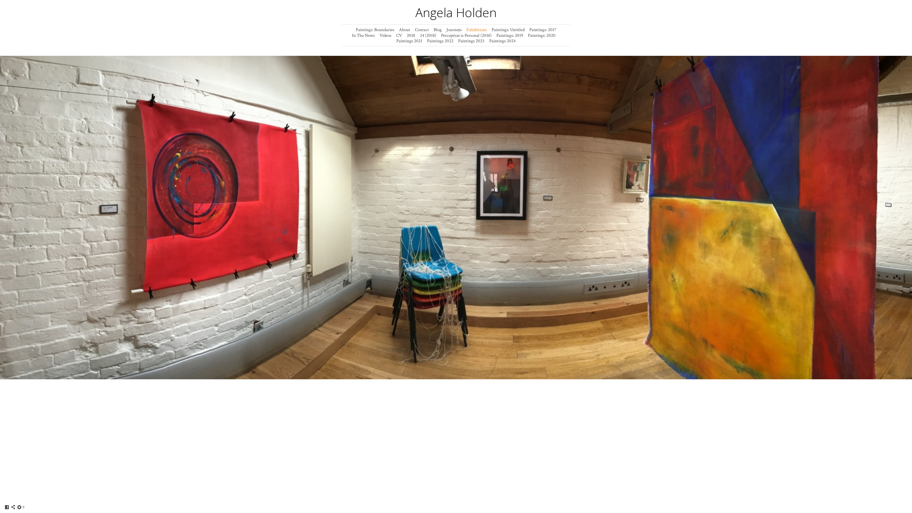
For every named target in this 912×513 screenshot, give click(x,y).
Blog (438, 30)
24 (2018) (428, 35)
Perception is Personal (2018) (466, 35)
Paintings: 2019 (509, 35)
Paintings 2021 (409, 41)
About (404, 30)
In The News (363, 35)
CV (399, 35)
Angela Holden (456, 12)
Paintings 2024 (502, 41)
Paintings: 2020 (542, 35)
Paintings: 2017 (542, 30)
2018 (411, 35)
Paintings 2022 (440, 41)
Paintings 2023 (471, 41)
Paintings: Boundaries (375, 30)
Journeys (454, 30)
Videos (385, 35)
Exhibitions (476, 30)
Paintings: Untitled (508, 30)
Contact (422, 30)
